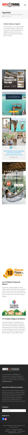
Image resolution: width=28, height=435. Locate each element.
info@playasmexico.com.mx (14, 432)
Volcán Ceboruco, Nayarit (12, 24)
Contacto (8, 429)
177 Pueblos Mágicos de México (13, 319)
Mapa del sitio (21, 431)
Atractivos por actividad (10, 431)
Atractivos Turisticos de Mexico (15, 425)
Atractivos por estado (17, 429)
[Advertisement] (14, 53)
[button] (25, 5)
